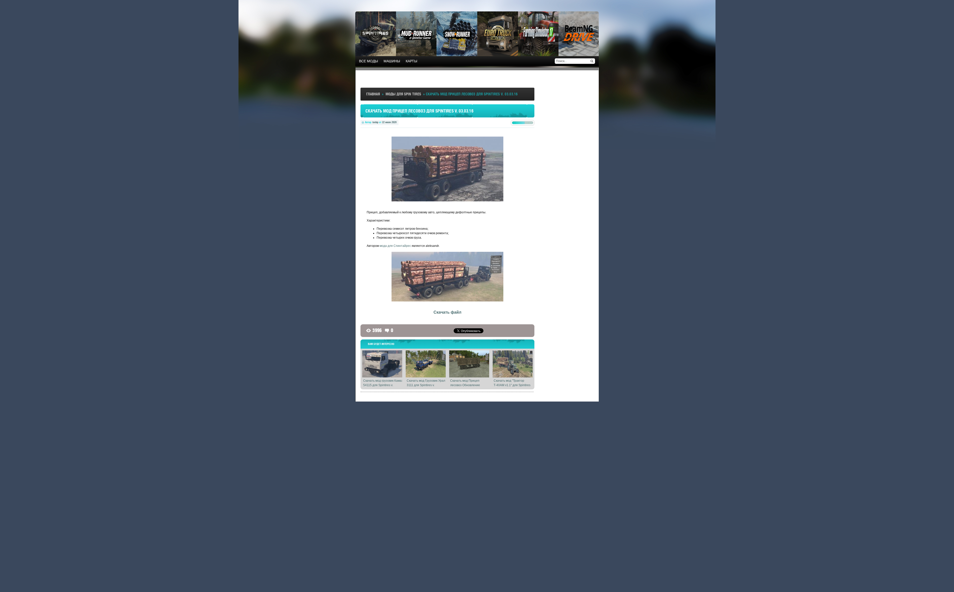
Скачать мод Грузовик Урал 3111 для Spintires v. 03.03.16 (426, 385)
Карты (411, 61)
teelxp (375, 122)
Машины (392, 61)
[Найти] (591, 61)
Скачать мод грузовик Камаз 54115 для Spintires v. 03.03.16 (383, 385)
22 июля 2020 (389, 122)
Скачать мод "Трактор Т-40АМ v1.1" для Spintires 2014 (512, 385)
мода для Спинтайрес (395, 246)
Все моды (368, 61)
